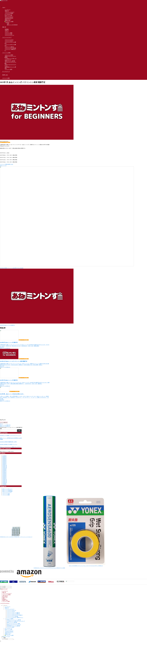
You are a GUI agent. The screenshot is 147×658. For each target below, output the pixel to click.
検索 (1, 428)
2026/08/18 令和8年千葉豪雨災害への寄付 (8, 441)
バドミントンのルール (11, 610)
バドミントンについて (6, 593)
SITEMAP (4, 599)
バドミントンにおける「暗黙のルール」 (15, 617)
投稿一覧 (4, 592)
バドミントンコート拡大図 (12, 616)
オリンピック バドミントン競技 (13, 623)
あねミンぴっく (8, 632)
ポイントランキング (9, 630)
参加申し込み (5, 600)
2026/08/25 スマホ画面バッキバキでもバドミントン (10, 435)
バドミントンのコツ (11, 611)
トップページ (5, 591)
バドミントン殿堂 (10, 627)
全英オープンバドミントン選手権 (14, 619)
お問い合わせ (5, 595)
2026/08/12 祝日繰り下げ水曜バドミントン (8, 444)
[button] (11, 586)
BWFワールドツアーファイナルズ (14, 624)
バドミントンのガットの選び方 (13, 613)
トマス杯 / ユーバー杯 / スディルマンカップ (16, 621)
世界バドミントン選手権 (12, 622)
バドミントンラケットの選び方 (13, 612)
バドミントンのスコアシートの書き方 (15, 615)
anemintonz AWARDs (9, 631)
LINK (3, 598)
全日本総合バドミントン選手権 (13, 625)
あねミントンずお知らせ (5, 142)
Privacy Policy (5, 597)
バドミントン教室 (6, 601)
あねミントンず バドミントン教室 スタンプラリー (10, 446)
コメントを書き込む (3, 422)
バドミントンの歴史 (6, 594)
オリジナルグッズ (8, 628)
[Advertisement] (24, 410)
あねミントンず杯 (8, 629)
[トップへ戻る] (0, 641)
